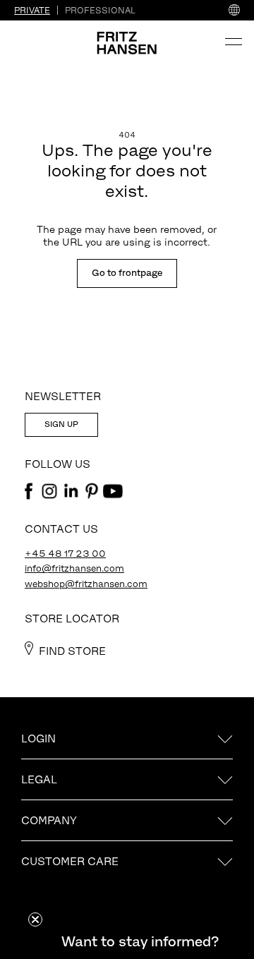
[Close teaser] (35, 919)
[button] (140, 941)
